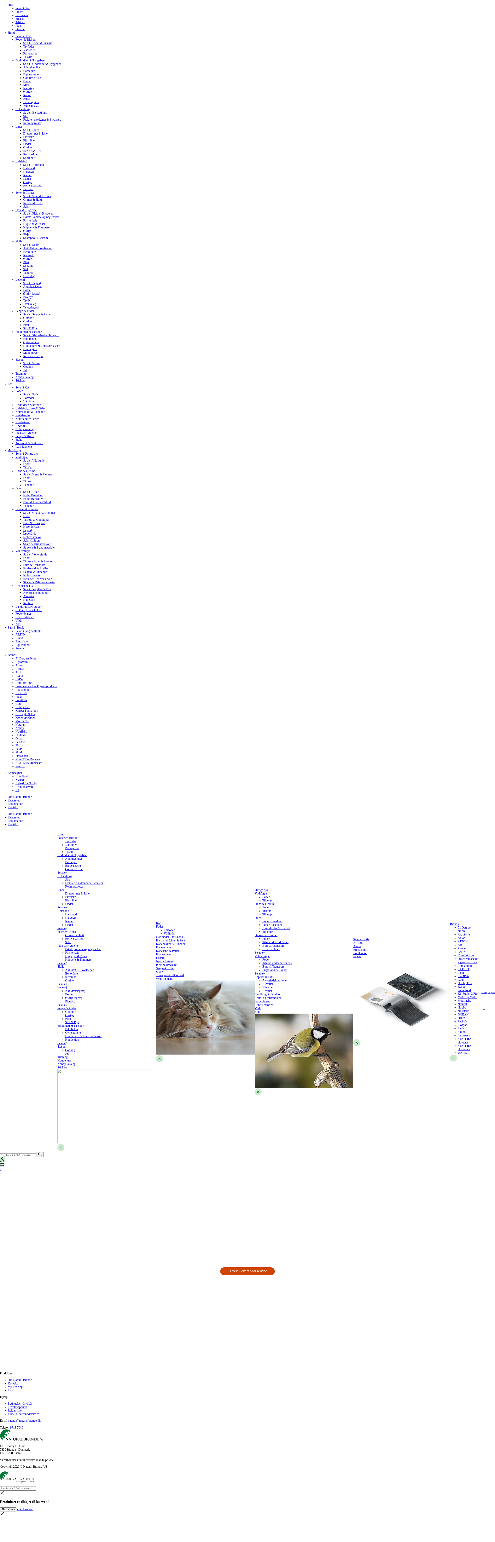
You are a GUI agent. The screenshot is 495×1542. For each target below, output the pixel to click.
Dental (27, 81)
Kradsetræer (22, 422)
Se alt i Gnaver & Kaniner (39, 512)
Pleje (18, 25)
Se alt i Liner (31, 130)
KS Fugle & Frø (25, 714)
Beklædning (22, 109)
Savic (18, 749)
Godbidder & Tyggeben (30, 60)
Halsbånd (21, 161)
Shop (11, 1390)
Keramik (28, 255)
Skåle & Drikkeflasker (36, 544)
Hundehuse (64, 1060)
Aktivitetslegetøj (33, 286)
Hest (10, 4)
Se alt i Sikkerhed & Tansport (41, 335)
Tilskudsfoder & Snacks (37, 561)
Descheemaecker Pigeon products (36, 686)
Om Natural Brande (20, 796)
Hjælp (4, 1397)
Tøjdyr (27, 300)
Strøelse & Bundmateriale (39, 547)
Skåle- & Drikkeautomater (39, 582)
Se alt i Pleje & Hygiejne (38, 213)
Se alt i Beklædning (35, 112)
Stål (25, 269)
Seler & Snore (31, 540)
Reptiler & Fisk (24, 585)
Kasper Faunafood (26, 710)
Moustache (22, 721)
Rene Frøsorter (24, 617)
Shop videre (8, 1509)
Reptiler (28, 603)
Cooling (28, 366)
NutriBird (21, 731)
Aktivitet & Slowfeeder (37, 248)
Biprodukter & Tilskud (37, 502)
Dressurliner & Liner (36, 133)
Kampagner (15, 772)
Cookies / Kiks (32, 77)
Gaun (18, 703)
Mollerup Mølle (25, 717)
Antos (19, 665)
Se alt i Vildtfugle (33, 460)
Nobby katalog (24, 377)
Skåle (18, 241)
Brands (12, 655)
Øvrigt (27, 231)
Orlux (19, 738)
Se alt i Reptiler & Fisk (37, 589)
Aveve (19, 638)
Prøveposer (30, 53)
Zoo (17, 624)
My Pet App (15, 1387)
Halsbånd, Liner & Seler (30, 408)
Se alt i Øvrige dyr (26, 453)
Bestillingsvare (24, 786)
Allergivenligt (31, 67)
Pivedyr (28, 297)
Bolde (27, 290)
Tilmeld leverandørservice (23, 1414)
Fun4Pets (21, 700)
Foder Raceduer (33, 498)
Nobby (19, 728)
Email (3, 1420)
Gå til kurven (25, 1509)
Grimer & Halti (32, 199)
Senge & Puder (24, 311)
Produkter (6, 1373)
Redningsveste (32, 123)
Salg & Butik (16, 627)
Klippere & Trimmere (36, 227)
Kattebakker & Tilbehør (29, 411)
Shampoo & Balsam (35, 237)
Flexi (18, 696)
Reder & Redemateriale (37, 578)
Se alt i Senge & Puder (37, 314)
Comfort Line (23, 682)
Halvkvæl (29, 171)
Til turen (28, 272)
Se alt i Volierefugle (35, 554)
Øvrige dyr (14, 450)
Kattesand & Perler (27, 418)
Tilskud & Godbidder (36, 519)
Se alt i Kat (22, 387)
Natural (20, 724)
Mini (26, 84)
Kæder (27, 175)
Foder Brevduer (33, 495)
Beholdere (29, 251)
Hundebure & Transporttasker (41, 345)
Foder (19, 11)
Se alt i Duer (30, 491)
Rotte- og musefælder (28, 610)
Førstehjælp (30, 220)
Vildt (18, 620)
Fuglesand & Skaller (35, 568)
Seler (26, 206)
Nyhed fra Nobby (26, 783)
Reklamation (15, 803)
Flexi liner (29, 140)
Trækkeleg (29, 304)
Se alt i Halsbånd (33, 164)
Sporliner (28, 157)
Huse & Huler (31, 526)
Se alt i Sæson (31, 363)
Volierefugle (22, 551)
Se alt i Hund (23, 36)
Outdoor (28, 317)
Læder (27, 144)
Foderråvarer (23, 613)
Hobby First (22, 707)
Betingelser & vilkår (20, 1403)
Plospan (20, 745)
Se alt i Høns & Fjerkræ (37, 474)
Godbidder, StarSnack (28, 404)
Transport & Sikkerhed (29, 443)
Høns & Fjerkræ (25, 471)
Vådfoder (29, 50)
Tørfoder (28, 46)
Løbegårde (29, 533)
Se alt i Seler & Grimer (37, 196)
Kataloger (14, 800)
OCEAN (20, 735)
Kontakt (13, 807)
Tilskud (20, 22)
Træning (20, 373)
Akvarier (28, 596)
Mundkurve (30, 352)
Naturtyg (28, 88)
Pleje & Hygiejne (26, 210)
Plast (26, 262)
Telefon (4, 1427)
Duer (18, 488)
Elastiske (28, 137)
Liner (18, 126)
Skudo (19, 752)
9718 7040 (16, 1427)
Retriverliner (30, 154)
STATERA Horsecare (28, 762)
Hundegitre (30, 349)
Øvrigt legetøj (31, 293)
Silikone (28, 265)
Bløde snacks (31, 74)
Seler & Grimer (24, 192)
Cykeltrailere (31, 342)
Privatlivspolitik (17, 1407)
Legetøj (20, 279)
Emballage (21, 641)
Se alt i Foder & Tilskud (37, 43)
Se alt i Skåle (31, 244)
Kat (10, 384)
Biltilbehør (29, 338)
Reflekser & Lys (33, 356)
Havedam (29, 599)
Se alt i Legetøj (32, 283)
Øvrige (27, 91)
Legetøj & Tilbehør (35, 571)
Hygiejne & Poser (34, 224)
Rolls (26, 98)
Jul (25, 370)
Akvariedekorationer (35, 592)
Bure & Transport (34, 523)
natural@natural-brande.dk (24, 1420)
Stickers (20, 380)
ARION (20, 634)
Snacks (19, 18)
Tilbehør (28, 189)
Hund (11, 32)
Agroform (21, 662)
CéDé (19, 679)
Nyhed (19, 779)
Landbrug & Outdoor (28, 606)
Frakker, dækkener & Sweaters (42, 119)
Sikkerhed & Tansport (28, 331)
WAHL (20, 766)
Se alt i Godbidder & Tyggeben (42, 64)
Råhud (27, 95)
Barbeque (29, 70)
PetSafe (20, 742)
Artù (18, 672)
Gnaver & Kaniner (26, 509)
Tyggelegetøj (31, 307)
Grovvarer (21, 15)
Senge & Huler (24, 436)
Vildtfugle (21, 457)
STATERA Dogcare (27, 759)
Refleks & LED (33, 150)
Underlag (29, 276)
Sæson (19, 359)
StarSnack (21, 755)
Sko (25, 116)
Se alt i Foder (31, 394)
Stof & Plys (30, 328)
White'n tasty (31, 105)
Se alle (61, 872)
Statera (19, 648)
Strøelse (20, 29)
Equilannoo (22, 645)
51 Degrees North (26, 658)
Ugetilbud (21, 776)
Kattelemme (22, 415)
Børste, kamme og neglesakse (41, 217)
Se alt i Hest (22, 8)
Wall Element (23, 446)
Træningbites (31, 102)
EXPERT (21, 693)
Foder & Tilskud (25, 39)
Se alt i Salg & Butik (28, 631)
